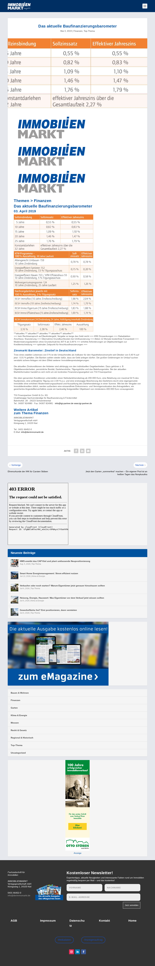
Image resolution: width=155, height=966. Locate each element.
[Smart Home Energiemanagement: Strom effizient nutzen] (14, 575)
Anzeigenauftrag (93, 939)
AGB (14, 920)
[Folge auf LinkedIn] (77, 951)
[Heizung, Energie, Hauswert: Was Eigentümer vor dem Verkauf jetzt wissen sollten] (14, 600)
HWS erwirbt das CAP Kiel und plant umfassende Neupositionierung (55, 561)
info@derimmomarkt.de (32, 432)
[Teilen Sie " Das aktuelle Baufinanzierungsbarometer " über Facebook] (76, 451)
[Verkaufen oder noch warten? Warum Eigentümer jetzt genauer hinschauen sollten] (14, 587)
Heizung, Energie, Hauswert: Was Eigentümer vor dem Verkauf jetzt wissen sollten (62, 598)
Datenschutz (77, 923)
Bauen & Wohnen (20, 693)
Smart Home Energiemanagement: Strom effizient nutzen (49, 573)
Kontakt (104, 920)
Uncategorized (18, 753)
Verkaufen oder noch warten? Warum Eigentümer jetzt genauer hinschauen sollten (62, 585)
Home (132, 920)
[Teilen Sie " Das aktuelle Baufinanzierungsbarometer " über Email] (88, 451)
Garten (14, 708)
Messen (15, 723)
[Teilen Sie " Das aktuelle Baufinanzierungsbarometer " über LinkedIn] (82, 451)
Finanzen (78, 31)
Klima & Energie (38, 576)
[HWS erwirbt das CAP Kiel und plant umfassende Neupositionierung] (14, 563)
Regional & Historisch (22, 737)
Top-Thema (89, 31)
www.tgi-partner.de (83, 403)
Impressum (48, 920)
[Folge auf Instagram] (71, 951)
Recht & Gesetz (19, 730)
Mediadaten (64, 939)
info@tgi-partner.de (64, 403)
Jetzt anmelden (131, 905)
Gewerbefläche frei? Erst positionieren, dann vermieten (48, 610)
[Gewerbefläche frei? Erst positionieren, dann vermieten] (14, 612)
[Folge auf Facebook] (83, 951)
